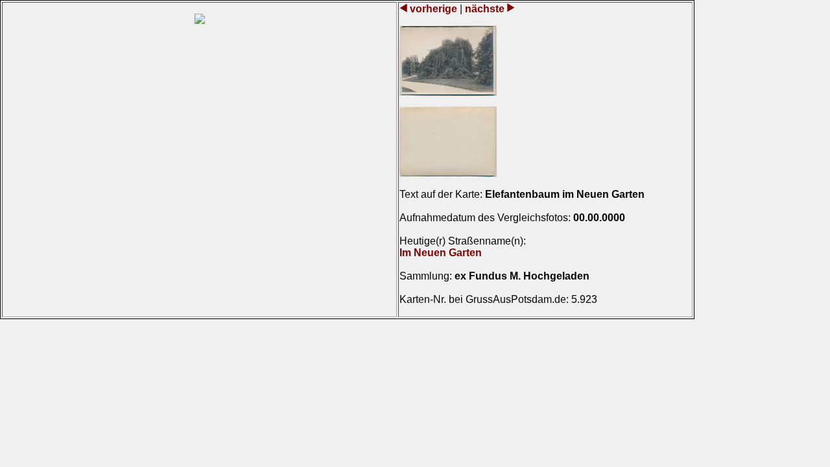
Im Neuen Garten (440, 252)
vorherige (433, 8)
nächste (484, 8)
